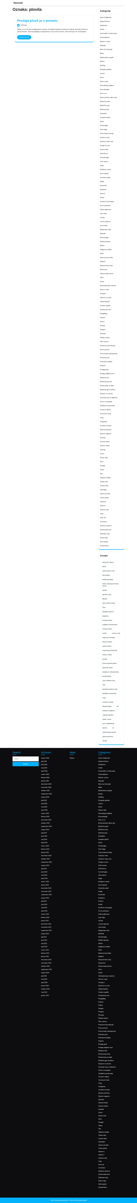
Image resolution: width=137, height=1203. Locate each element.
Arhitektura (103, 25)
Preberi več (25, 37)
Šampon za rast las (106, 393)
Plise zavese (104, 341)
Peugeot (102, 329)
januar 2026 (45, 781)
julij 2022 (44, 901)
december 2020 (46, 959)
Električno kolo (105, 105)
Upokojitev (103, 489)
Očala (102, 281)
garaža (104, 590)
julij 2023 (44, 868)
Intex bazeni (104, 161)
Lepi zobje (103, 213)
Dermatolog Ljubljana (107, 85)
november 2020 (46, 963)
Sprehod (103, 437)
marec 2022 (45, 914)
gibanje (104, 599)
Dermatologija (104, 89)
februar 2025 (45, 816)
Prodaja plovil (104, 369)
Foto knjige (103, 129)
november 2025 (46, 787)
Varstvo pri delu (105, 493)
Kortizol (102, 193)
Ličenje (102, 217)
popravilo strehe (107, 667)
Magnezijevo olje (105, 229)
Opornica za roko (105, 297)
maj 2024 (44, 839)
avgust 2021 (45, 933)
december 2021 (46, 924)
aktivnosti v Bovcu (108, 562)
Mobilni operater (105, 241)
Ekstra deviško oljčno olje (108, 97)
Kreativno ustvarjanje (107, 201)
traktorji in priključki (108, 710)
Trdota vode (104, 481)
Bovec (104, 566)
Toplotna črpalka (105, 477)
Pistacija (103, 333)
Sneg (101, 417)
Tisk (101, 473)
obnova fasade (107, 642)
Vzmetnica (103, 522)
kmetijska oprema (108, 611)
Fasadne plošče (105, 117)
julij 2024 (44, 833)
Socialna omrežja (105, 425)
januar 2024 (45, 852)
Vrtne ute (103, 518)
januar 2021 (45, 956)
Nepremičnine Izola (106, 265)
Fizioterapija (104, 125)
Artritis (102, 29)
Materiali (103, 233)
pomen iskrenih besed (109, 663)
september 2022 (46, 894)
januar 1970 (45, 995)
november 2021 (46, 927)
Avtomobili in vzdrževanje (108, 33)
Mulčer (102, 245)
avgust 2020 (45, 972)
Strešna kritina (104, 441)
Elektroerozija (104, 109)
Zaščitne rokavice (106, 526)
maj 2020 (44, 979)
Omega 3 (103, 293)
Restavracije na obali (107, 385)
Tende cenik (104, 457)
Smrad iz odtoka (105, 409)
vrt (113, 728)
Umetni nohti (104, 485)
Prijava (72, 758)
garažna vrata (106, 594)
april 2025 (44, 810)
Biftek (102, 53)
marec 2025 (45, 813)
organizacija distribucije (109, 650)
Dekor (102, 77)
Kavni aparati (104, 173)
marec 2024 (45, 846)
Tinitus (102, 469)
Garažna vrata (104, 137)
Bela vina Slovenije (106, 49)
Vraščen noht (104, 509)
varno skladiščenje (108, 723)
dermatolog (106, 575)
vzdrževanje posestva (109, 732)
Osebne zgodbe (105, 305)
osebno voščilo (107, 654)
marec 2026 (45, 774)
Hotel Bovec (104, 153)
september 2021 (46, 930)
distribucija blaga (107, 579)
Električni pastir (105, 101)
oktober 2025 (45, 790)
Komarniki (103, 185)
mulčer (104, 633)
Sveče (102, 453)
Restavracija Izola (106, 381)
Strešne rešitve (105, 445)
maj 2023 (44, 875)
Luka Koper (104, 225)
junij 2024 (44, 836)
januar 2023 (45, 885)
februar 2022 (45, 917)
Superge (103, 449)
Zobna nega (104, 538)
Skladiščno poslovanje (107, 405)
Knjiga (102, 181)
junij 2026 (44, 764)
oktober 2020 (45, 966)
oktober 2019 (45, 989)
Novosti (18, 2)
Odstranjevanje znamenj (108, 285)
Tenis (101, 461)
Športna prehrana (105, 429)
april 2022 (44, 911)
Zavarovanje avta (105, 530)
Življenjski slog (105, 534)
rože (103, 685)
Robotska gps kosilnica (107, 389)
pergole (104, 659)
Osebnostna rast (105, 309)
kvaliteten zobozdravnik (109, 624)
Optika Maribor (105, 301)
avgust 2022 (45, 898)
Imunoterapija (104, 157)
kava (103, 607)
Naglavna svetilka (106, 249)
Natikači (102, 261)
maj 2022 (44, 907)
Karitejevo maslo (105, 169)
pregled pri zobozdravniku (110, 672)
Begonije (103, 45)
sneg (104, 698)
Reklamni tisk (104, 377)
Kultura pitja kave (105, 209)
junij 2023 (44, 872)
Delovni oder (104, 81)
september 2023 (46, 862)
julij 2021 (44, 937)
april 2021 (44, 946)
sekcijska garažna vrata (109, 689)
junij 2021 (44, 940)
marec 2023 (45, 881)
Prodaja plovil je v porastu (37, 20)
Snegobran (103, 421)
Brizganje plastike (106, 69)
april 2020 (44, 982)
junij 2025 (44, 803)
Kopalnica (103, 189)
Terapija (102, 465)
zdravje (104, 741)
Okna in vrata (104, 289)
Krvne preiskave (105, 205)
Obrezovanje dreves (106, 273)
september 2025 (46, 794)
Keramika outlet (105, 177)
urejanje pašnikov (108, 715)
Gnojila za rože (105, 145)
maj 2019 (44, 992)
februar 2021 (45, 953)
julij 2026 (44, 761)
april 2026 (44, 771)
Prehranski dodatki (106, 361)
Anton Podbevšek (106, 17)
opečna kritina (106, 646)
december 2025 (46, 784)
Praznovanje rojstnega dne (108, 353)
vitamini (104, 728)
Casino (102, 73)
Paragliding (103, 313)
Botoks (102, 61)
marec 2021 (45, 950)
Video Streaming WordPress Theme (62, 1200)
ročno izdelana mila (108, 680)
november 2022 (46, 891)
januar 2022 (45, 920)
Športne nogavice (105, 433)
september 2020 (46, 969)
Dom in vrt (103, 93)
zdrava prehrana (107, 736)
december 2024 (46, 820)
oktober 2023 (45, 859)
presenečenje (106, 676)
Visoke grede (104, 497)
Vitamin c (103, 505)
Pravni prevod (104, 349)
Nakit (101, 253)
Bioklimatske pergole (107, 57)
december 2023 (46, 855)
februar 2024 (45, 849)
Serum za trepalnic (106, 401)
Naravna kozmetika (106, 257)
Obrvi (102, 277)
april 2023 (44, 878)
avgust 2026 (45, 758)
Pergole (102, 325)
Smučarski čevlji (105, 413)
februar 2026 (45, 777)
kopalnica (105, 616)
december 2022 (46, 888)
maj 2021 (44, 943)
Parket (102, 321)
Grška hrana (104, 149)
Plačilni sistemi (105, 337)
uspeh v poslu (106, 719)
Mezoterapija (104, 237)
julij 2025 (44, 800)
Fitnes (102, 121)
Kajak (102, 165)
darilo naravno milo (108, 571)
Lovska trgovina (105, 221)
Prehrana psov (105, 357)
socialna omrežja (107, 702)
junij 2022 (44, 904)
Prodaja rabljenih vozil (107, 373)
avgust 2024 (45, 829)
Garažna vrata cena (106, 141)
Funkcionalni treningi (106, 133)
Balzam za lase (105, 41)
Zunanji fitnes (104, 546)
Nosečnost (103, 269)
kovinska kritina (107, 620)
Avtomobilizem (105, 37)
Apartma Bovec (105, 21)
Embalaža (103, 113)
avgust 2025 (45, 797)
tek (118, 706)
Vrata (101, 513)
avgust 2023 (45, 865)
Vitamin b (103, 501)
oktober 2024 (45, 823)
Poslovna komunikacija (107, 345)
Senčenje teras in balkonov (109, 397)
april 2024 (44, 842)
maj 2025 (44, 807)
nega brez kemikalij (108, 637)
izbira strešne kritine (108, 603)
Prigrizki (102, 365)
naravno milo (116, 633)
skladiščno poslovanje (109, 693)
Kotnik (102, 197)
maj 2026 (44, 768)
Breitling (102, 65)
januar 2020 (45, 985)
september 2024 (46, 826)
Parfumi (102, 317)
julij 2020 (44, 976)
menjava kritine (107, 629)
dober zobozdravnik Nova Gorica (110, 585)
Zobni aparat (104, 542)
